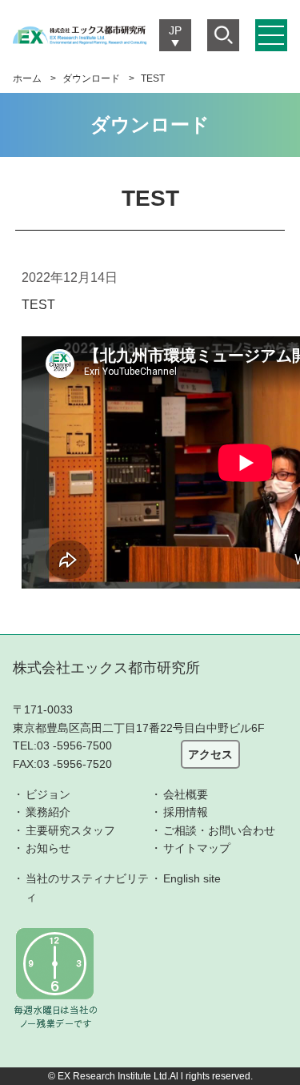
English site (192, 878)
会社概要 (185, 794)
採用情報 (185, 812)
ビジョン (48, 794)
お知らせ (48, 848)
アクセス (210, 754)
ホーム (27, 78)
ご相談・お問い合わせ (219, 830)
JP (175, 30)
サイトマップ (196, 848)
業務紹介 (48, 812)
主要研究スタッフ (70, 830)
